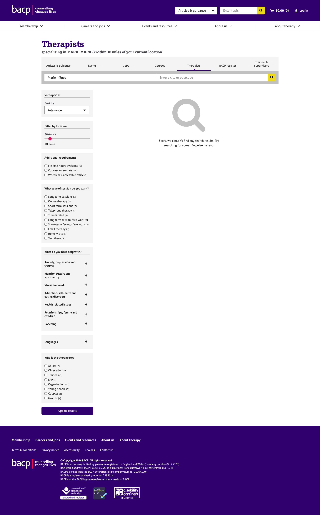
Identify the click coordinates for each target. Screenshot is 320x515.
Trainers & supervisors (261, 65)
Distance (50, 134)
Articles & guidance (58, 67)
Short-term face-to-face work (68, 224)
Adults (54, 366)
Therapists (193, 67)
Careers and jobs (93, 26)
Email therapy (58, 229)
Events (92, 67)
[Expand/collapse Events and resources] (176, 26)
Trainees (55, 375)
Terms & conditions (24, 450)
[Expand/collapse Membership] (41, 26)
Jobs (126, 67)
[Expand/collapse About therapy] (299, 26)
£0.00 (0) (282, 10)
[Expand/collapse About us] (231, 26)
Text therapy (57, 238)
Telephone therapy (61, 210)
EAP (52, 379)
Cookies (90, 450)
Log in (303, 10)
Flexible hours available (65, 165)
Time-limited (58, 215)
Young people (58, 389)
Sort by (49, 103)
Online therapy (59, 201)
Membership (29, 26)
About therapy (285, 26)
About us (221, 26)
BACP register (227, 67)
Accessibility (72, 450)
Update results (67, 410)
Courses (160, 67)
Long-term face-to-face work (68, 220)
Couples (55, 393)
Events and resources (157, 26)
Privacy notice (50, 450)
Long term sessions (62, 196)
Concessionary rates (62, 170)
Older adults (57, 370)
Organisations (58, 384)
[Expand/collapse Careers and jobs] (108, 26)
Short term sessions (62, 206)
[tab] (67, 264)
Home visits (57, 233)
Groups (54, 398)
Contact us (106, 450)
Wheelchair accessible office (67, 175)
